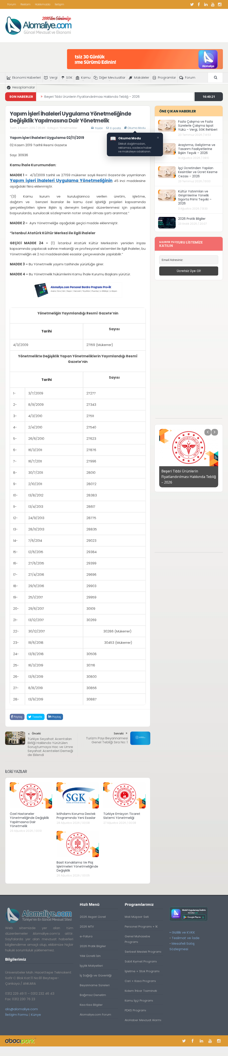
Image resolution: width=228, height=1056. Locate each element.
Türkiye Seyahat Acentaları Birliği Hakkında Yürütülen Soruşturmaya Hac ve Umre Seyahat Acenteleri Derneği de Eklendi (50, 746)
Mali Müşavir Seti (137, 917)
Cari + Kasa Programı (140, 981)
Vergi (53, 77)
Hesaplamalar (23, 87)
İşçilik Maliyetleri (91, 966)
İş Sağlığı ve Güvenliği (96, 975)
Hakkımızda (42, 4)
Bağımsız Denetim (93, 995)
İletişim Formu (16, 1014)
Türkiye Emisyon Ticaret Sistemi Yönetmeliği (121, 816)
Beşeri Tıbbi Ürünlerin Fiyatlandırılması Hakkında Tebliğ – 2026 (92, 92)
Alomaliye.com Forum (95, 1014)
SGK (69, 77)
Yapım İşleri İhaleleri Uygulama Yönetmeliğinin (61, 181)
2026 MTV (87, 926)
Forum (11, 4)
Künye (36, 1014)
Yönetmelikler (68, 128)
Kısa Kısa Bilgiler (91, 1005)
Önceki (36, 733)
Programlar (167, 77)
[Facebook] (198, 4)
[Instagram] (219, 4)
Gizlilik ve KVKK (183, 932)
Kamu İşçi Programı (139, 1000)
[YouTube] (212, 4)
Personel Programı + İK (141, 926)
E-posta (115, 128)
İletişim (59, 4)
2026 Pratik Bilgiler (192, 218)
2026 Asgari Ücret (93, 917)
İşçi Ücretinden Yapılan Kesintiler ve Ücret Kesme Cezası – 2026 (198, 172)
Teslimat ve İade (186, 938)
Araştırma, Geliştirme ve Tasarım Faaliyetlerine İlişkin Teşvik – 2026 (196, 149)
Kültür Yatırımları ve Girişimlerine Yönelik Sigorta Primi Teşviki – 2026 (195, 197)
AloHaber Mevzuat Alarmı (143, 1020)
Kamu (85, 77)
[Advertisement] (188, 351)
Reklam (25, 4)
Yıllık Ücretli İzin (90, 956)
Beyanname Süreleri (95, 985)
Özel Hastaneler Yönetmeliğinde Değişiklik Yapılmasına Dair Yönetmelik (29, 820)
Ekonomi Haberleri (26, 77)
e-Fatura (86, 936)
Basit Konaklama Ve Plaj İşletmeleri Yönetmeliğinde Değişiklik (77, 866)
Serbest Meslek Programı (143, 952)
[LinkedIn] (205, 4)
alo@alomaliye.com (21, 1009)
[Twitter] (192, 4)
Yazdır (99, 128)
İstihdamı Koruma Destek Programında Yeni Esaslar (76, 816)
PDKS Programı (135, 1010)
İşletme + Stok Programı (142, 971)
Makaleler (141, 77)
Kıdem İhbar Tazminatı (141, 991)
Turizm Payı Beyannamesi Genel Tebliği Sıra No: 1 (107, 740)
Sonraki (119, 733)
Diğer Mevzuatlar (112, 77)
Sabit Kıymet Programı (141, 961)
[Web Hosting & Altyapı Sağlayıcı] (20, 1040)
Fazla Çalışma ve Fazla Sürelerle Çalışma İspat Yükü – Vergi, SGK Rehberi (197, 125)
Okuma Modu (137, 128)
